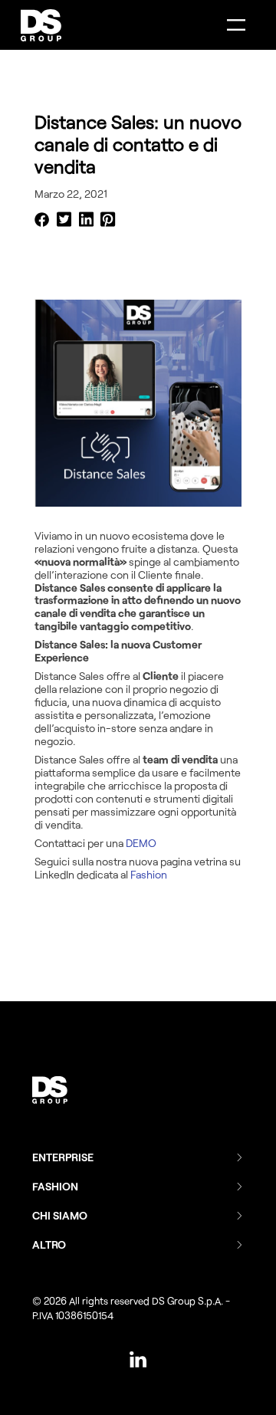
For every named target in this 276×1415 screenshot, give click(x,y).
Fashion (148, 874)
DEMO (141, 842)
